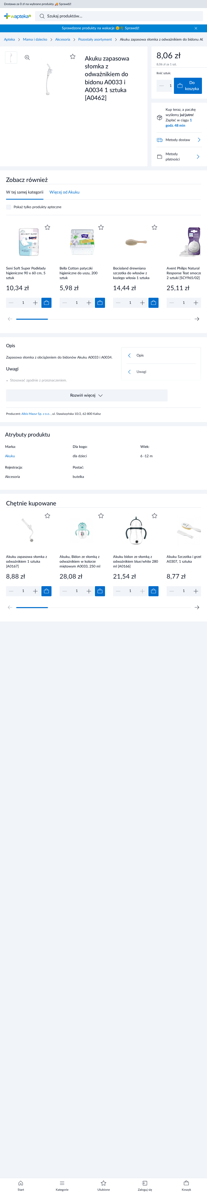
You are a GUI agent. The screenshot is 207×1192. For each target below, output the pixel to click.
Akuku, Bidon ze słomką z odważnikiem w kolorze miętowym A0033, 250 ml (80, 561)
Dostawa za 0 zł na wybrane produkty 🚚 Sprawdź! (37, 4)
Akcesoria (62, 39)
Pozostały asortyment (95, 39)
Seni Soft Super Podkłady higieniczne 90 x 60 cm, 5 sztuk (26, 273)
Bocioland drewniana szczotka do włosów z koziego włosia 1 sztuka (131, 273)
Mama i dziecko (35, 39)
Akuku (10, 456)
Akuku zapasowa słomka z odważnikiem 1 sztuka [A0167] (26, 561)
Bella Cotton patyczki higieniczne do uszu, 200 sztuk (78, 273)
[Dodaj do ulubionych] (73, 56)
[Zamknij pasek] (196, 28)
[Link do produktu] (28, 265)
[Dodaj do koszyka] (46, 303)
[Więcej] (198, 157)
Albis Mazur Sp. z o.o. (36, 413)
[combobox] (119, 16)
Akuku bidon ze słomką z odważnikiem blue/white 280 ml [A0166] (135, 561)
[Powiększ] (27, 57)
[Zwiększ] (35, 303)
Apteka (9, 39)
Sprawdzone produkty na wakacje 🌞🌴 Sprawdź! (100, 28)
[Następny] (197, 319)
